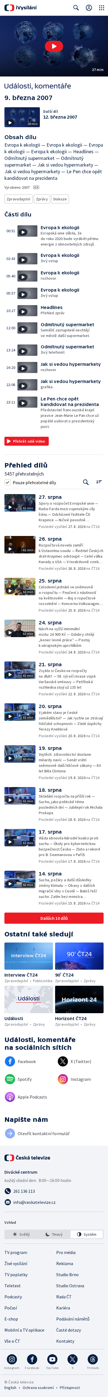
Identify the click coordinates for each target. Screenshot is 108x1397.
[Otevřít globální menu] (101, 8)
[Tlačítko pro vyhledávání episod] (86, 482)
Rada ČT (64, 1296)
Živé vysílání (15, 1263)
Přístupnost (70, 1387)
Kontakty (65, 1341)
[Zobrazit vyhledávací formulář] (76, 8)
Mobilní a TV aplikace (24, 1330)
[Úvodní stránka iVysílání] (20, 7)
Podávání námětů (72, 1319)
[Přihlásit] (89, 8)
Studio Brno (67, 1274)
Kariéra (63, 1308)
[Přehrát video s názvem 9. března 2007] (54, 46)
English (10, 1387)
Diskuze (60, 198)
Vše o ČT (12, 1341)
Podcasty (13, 1296)
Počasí (10, 1308)
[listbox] (54, 1234)
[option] (21, 1234)
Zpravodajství (18, 198)
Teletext (12, 1285)
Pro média (66, 1252)
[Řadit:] (99, 481)
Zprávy (42, 198)
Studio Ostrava (70, 1285)
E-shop (11, 1319)
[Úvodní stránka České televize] (27, 1158)
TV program (15, 1252)
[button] (54, 46)
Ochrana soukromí (38, 1387)
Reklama (64, 1263)
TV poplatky (15, 1274)
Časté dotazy (68, 1330)
